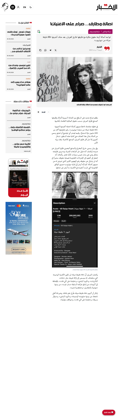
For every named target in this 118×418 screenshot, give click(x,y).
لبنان (29, 107)
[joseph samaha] (4, 7)
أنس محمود (27, 151)
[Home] (106, 7)
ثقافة (28, 28)
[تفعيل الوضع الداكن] (30, 7)
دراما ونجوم (94, 31)
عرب (28, 62)
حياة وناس (107, 31)
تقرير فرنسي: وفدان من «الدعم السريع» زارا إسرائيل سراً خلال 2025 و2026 (18, 66)
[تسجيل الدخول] (18, 7)
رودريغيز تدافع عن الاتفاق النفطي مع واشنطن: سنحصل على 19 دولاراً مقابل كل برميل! (19, 50)
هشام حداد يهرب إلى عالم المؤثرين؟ (20, 83)
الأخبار (99, 46)
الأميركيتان (26, 45)
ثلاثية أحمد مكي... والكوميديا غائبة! (21, 145)
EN (24, 7)
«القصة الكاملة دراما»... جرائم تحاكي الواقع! (19, 128)
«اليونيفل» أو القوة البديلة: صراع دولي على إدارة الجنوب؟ (19, 112)
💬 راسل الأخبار (108, 412)
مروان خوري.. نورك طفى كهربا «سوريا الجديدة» (18, 33)
